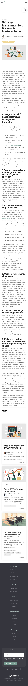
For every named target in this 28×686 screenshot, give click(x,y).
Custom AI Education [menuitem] (14, 600)
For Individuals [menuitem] (14, 570)
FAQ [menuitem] (14, 643)
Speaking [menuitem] (14, 606)
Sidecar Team (7, 536)
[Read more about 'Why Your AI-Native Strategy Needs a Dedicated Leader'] (14, 519)
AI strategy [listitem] (18, 552)
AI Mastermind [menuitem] (14, 576)
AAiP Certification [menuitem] (14, 579)
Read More (21, 462)
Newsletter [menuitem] (14, 618)
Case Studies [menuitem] (14, 640)
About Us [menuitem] (14, 633)
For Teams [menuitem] (14, 573)
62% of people (6, 218)
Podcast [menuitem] (14, 615)
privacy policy (14, 658)
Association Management (8, 41)
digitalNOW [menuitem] (14, 588)
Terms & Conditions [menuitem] (18, 678)
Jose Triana (9, 493)
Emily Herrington (8, 36)
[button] (26, 1)
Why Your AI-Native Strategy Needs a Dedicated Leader (13, 533)
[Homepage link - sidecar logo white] (14, 676)
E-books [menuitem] (14, 624)
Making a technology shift (12, 145)
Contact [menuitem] (14, 636)
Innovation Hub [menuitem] (14, 591)
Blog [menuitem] (14, 621)
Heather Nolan (10, 452)
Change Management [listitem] (9, 552)
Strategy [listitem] (19, 459)
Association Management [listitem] (10, 459)
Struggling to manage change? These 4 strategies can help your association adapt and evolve (14, 448)
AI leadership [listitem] (7, 554)
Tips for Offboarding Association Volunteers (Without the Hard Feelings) (14, 489)
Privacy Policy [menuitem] (8, 678)
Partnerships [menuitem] (14, 603)
